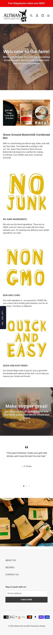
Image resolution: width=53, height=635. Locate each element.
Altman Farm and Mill (22, 626)
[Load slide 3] (29, 486)
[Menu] (48, 15)
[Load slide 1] (23, 486)
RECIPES (9, 567)
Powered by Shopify (37, 626)
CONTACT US (12, 574)
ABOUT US (10, 560)
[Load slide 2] (26, 486)
